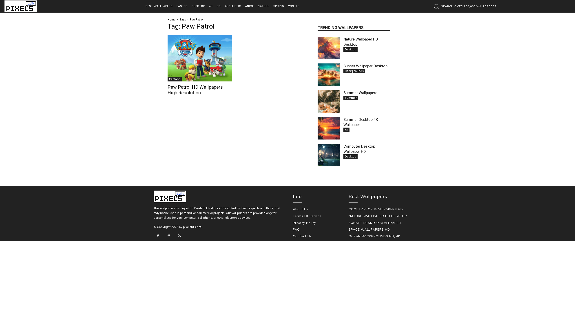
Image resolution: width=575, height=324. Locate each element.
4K (346, 130)
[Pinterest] (168, 236)
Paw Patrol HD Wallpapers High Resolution (195, 89)
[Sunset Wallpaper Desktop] (329, 74)
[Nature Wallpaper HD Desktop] (329, 48)
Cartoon (174, 79)
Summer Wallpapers (360, 92)
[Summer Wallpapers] (329, 101)
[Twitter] (179, 236)
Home (171, 19)
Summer (351, 98)
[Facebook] (158, 236)
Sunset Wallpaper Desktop (365, 66)
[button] (464, 6)
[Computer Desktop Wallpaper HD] (329, 155)
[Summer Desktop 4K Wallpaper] (329, 128)
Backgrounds (354, 71)
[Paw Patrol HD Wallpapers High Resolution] (200, 58)
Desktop (350, 49)
